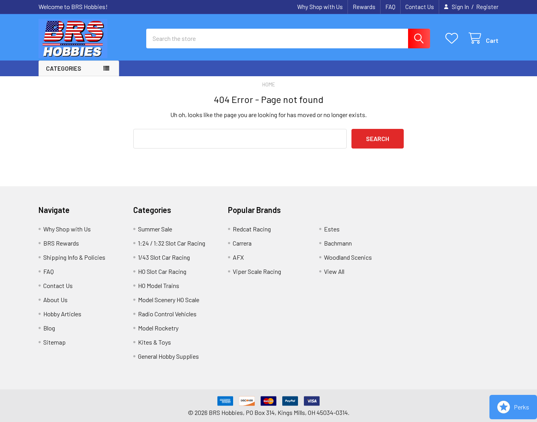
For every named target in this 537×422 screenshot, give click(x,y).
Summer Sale (155, 229)
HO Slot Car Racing (162, 271)
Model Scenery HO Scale (168, 299)
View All (334, 271)
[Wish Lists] (453, 38)
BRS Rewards (61, 243)
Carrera (242, 243)
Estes (332, 229)
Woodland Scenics (348, 257)
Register (487, 6)
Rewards (364, 6)
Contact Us (419, 6)
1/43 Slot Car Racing (164, 257)
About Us (55, 299)
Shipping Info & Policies (74, 257)
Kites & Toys (154, 342)
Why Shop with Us (320, 6)
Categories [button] (63, 68)
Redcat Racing (252, 229)
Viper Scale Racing (257, 271)
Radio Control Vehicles (167, 313)
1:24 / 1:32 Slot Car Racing (171, 243)
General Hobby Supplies (168, 356)
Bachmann (338, 243)
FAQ (390, 6)
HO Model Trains (158, 285)
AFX (238, 257)
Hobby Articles (62, 313)
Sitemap (54, 342)
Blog (49, 328)
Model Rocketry (158, 328)
